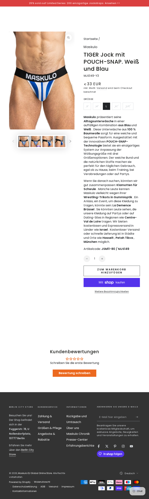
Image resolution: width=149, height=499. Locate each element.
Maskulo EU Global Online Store (35, 473)
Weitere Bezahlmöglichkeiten (112, 291)
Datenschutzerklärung (25, 486)
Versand (102, 88)
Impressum (68, 486)
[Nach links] (13, 142)
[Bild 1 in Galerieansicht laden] (23, 141)
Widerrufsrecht (42, 482)
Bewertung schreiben (74, 373)
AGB (43, 486)
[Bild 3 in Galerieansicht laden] (47, 141)
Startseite (91, 39)
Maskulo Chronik (78, 434)
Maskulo (91, 47)
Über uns (72, 428)
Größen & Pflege (50, 428)
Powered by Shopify (20, 482)
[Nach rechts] (70, 142)
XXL (129, 107)
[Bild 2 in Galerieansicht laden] (35, 141)
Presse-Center (77, 440)
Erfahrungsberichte (80, 446)
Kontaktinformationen (25, 491)
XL (118, 107)
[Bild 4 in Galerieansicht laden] (59, 141)
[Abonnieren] (138, 417)
